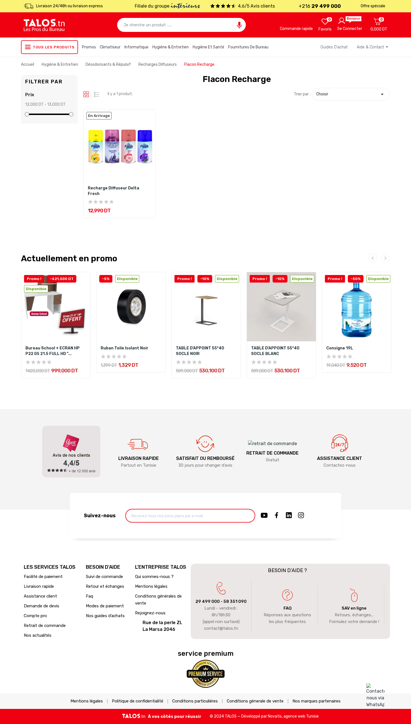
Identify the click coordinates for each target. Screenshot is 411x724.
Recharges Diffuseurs (158, 64)
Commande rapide (296, 28)
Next (385, 258)
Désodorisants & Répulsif (109, 64)
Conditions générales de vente (158, 600)
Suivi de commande (104, 576)
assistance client (339, 458)
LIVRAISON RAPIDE (138, 458)
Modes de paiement (105, 605)
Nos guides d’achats (105, 615)
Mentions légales (151, 586)
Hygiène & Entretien (60, 64)
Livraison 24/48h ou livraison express (69, 6)
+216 (320, 6)
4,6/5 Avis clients (256, 6)
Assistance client (40, 596)
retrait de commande (272, 453)
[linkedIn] (288, 515)
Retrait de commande (45, 625)
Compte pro (35, 615)
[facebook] (276, 515)
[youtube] (264, 515)
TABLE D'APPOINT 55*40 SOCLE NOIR (200, 351)
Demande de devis (41, 605)
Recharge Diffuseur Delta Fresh (113, 191)
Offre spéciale (373, 6)
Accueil (28, 64)
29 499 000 (207, 601)
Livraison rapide (39, 586)
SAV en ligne (354, 608)
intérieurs (185, 6)
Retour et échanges (105, 586)
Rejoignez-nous (150, 612)
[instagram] (301, 515)
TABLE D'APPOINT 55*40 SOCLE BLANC (275, 351)
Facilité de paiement (43, 576)
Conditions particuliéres (195, 701)
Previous (373, 258)
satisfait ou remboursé (205, 458)
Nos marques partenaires (316, 701)
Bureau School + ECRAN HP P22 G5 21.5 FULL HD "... (52, 351)
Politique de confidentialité (137, 701)
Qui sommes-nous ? (154, 576)
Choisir (351, 94)
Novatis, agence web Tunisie (293, 716)
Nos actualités (37, 635)
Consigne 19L (339, 348)
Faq (89, 596)
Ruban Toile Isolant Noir (124, 348)
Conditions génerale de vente (255, 701)
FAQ (288, 608)
